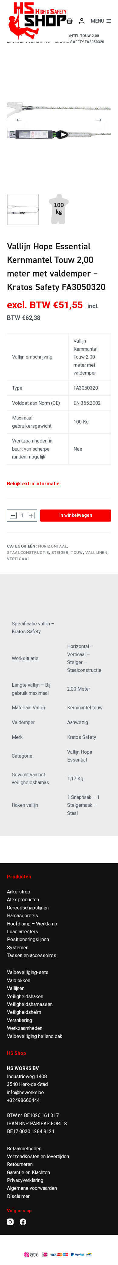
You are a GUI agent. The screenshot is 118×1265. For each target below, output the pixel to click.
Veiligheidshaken (25, 996)
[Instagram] (10, 1222)
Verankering (19, 1020)
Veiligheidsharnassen (30, 1004)
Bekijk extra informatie (33, 484)
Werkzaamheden (24, 1028)
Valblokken (18, 980)
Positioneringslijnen (28, 939)
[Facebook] (23, 1222)
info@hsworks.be (25, 1092)
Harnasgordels (22, 915)
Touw (77, 552)
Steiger (59, 552)
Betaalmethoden (24, 1149)
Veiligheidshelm (24, 1012)
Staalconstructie (28, 552)
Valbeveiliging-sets (27, 972)
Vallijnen (96, 552)
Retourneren (20, 1164)
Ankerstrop (18, 892)
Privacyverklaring (25, 1180)
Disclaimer (18, 1196)
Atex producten (23, 899)
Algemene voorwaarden (32, 1188)
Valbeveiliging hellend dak (34, 1036)
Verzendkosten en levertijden (38, 1156)
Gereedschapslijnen (28, 908)
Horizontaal (52, 546)
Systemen (17, 947)
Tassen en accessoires (31, 955)
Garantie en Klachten (28, 1172)
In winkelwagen (75, 515)
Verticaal (18, 559)
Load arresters (22, 931)
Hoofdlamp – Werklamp (32, 924)
